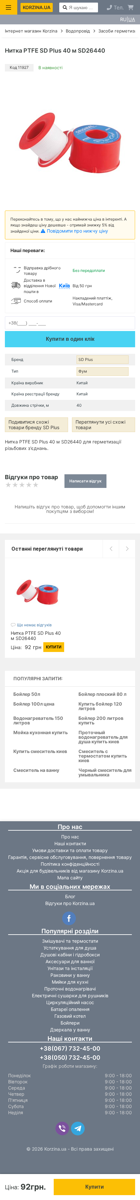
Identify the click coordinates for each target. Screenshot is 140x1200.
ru (123, 19)
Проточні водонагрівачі (70, 988)
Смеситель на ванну (36, 770)
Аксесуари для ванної (70, 961)
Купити (94, 1187)
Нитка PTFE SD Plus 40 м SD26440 (36, 635)
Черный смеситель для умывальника (105, 772)
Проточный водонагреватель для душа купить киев (103, 737)
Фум (82, 371)
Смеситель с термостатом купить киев (102, 756)
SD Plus (85, 359)
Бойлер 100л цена (33, 704)
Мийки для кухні (70, 982)
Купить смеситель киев (40, 751)
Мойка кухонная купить (40, 732)
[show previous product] (111, 549)
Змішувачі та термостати (70, 941)
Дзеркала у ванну (70, 1029)
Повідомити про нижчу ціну (77, 231)
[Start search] (65, 8)
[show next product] (127, 549)
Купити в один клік (70, 339)
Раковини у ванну (70, 975)
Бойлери (70, 1023)
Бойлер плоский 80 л (102, 694)
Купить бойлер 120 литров (100, 706)
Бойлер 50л (26, 694)
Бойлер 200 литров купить (100, 720)
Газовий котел (70, 1016)
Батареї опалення (70, 1009)
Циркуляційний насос (70, 1002)
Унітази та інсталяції (70, 968)
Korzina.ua (36, 7)
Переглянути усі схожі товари (100, 424)
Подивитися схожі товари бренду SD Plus (33, 424)
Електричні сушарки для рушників (70, 995)
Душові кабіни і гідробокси (70, 954)
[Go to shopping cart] (130, 7)
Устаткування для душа (70, 948)
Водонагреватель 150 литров (38, 720)
